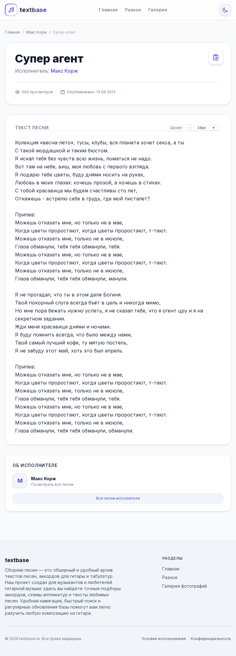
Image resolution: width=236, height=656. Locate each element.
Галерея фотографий (184, 586)
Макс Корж (36, 32)
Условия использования (164, 638)
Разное (133, 9)
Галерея (157, 9)
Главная (108, 9)
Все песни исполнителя (118, 498)
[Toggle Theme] (225, 10)
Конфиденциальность (211, 638)
